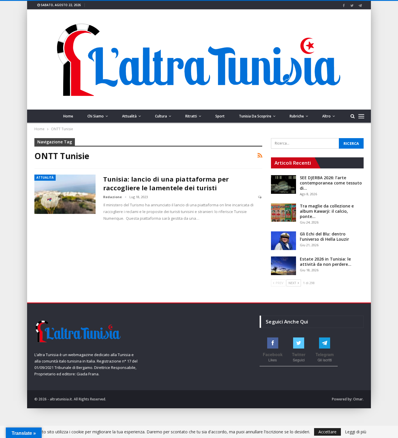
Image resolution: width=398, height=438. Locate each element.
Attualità (129, 116)
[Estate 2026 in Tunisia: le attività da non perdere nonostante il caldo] (283, 265)
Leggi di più (355, 432)
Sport (220, 116)
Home (68, 116)
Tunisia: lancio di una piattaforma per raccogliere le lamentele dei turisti (166, 183)
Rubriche (297, 116)
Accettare (327, 432)
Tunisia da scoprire (255, 116)
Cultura (161, 116)
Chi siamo (95, 116)
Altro (326, 116)
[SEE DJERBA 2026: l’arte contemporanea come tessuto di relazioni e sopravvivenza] (283, 184)
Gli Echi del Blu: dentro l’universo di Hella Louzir (324, 236)
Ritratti (191, 116)
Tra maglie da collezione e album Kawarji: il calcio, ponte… (327, 211)
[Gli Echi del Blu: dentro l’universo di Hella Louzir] (283, 240)
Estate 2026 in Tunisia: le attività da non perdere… (325, 261)
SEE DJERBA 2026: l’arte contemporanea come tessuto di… (331, 183)
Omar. (358, 399)
